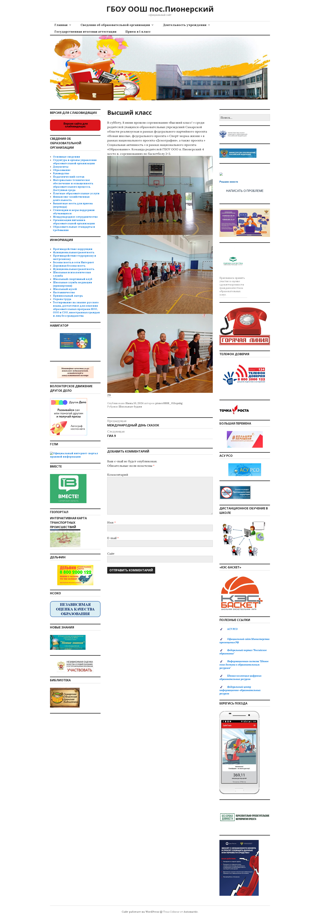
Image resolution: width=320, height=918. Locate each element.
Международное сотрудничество (75, 216)
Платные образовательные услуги (76, 193)
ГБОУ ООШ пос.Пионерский (160, 9)
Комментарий (117, 474)
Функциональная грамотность (73, 252)
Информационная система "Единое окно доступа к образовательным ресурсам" (244, 665)
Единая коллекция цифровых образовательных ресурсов (240, 677)
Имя (111, 522)
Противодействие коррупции (72, 249)
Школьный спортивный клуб (72, 279)
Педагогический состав (68, 176)
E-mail (113, 538)
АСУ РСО (232, 629)
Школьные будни (130, 406)
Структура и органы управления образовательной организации (74, 161)
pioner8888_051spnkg (168, 403)
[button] (160, 195)
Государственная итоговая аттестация (85, 31)
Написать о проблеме (245, 190)
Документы (60, 166)
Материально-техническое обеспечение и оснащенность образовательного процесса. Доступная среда (73, 185)
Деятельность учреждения (184, 25)
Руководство (61, 173)
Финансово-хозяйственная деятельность (71, 198)
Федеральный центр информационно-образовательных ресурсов (240, 690)
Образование (62, 170)
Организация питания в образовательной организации (74, 222)
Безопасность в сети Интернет (73, 262)
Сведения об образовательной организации (115, 25)
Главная (61, 25)
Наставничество (64, 292)
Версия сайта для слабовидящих (75, 125)
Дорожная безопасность (69, 265)
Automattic (191, 911)
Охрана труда (62, 299)
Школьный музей (65, 289)
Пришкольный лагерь (68, 295)
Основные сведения (66, 156)
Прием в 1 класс (138, 31)
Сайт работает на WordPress (140, 911)
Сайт (110, 553)
